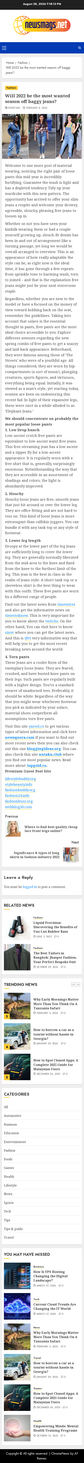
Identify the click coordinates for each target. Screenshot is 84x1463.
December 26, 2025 (48, 1074)
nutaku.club (50, 754)
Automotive (12, 1116)
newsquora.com (19, 737)
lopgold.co (36, 765)
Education (11, 1133)
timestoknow (16, 615)
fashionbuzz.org (19, 801)
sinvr (9, 632)
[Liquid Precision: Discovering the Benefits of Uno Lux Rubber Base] (17, 927)
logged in (30, 887)
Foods (8, 1159)
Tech (7, 1211)
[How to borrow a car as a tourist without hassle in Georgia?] (17, 1036)
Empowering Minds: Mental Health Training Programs (55, 1428)
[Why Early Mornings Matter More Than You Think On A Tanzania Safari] (17, 1006)
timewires (66, 604)
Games (9, 1168)
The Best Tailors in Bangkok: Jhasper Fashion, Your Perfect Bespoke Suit (55, 957)
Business (10, 1124)
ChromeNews (60, 1453)
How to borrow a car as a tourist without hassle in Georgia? (53, 1034)
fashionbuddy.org (20, 789)
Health (9, 1176)
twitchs (51, 621)
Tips (7, 1220)
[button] (4, 48)
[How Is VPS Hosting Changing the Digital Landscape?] (17, 1276)
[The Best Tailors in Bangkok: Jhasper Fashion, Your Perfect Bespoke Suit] (17, 957)
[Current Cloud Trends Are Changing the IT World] (17, 1306)
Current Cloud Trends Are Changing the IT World (54, 1306)
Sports (8, 1203)
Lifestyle (10, 1185)
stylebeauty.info (18, 784)
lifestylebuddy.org (20, 778)
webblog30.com (18, 806)
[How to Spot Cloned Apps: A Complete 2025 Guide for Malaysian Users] (17, 1067)
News (8, 1194)
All (6, 1107)
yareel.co (36, 726)
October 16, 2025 (47, 1435)
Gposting (14, 108)
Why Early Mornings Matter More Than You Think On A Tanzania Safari (56, 1003)
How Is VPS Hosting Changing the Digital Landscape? (50, 1276)
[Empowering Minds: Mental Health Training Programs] (17, 1428)
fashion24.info (17, 795)
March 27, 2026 (46, 1285)
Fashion (11, 88)
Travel (9, 1237)
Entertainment (15, 1142)
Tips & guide (13, 1229)
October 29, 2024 (47, 967)
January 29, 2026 (47, 1043)
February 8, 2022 (36, 108)
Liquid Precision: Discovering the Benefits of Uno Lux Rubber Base (55, 927)
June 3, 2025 (44, 936)
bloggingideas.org (44, 748)
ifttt (28, 638)
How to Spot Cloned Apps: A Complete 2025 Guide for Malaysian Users (55, 1064)
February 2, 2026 (47, 1013)
